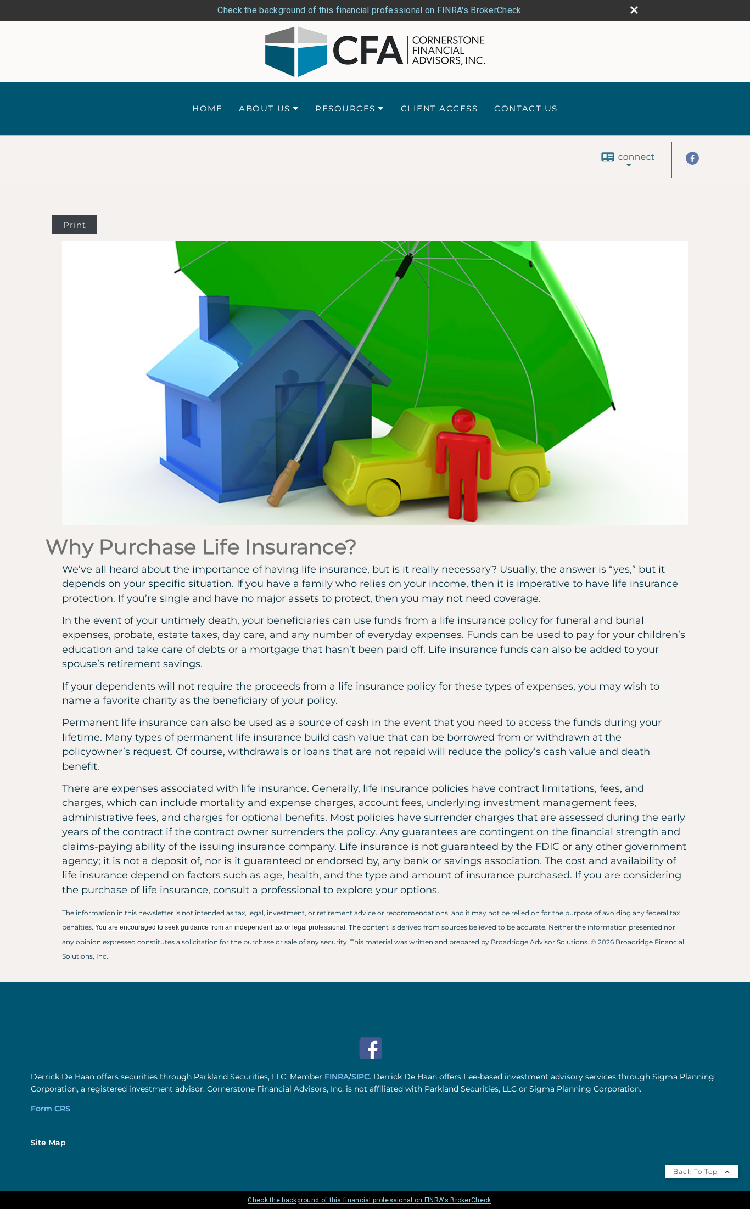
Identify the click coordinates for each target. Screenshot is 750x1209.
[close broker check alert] (634, 9)
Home (207, 108)
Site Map (48, 1143)
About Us (264, 108)
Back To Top (696, 1171)
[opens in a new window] (370, 1057)
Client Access (439, 108)
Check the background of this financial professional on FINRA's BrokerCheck (369, 10)
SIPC (360, 1077)
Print (74, 225)
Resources (345, 108)
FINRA (336, 1077)
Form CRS (50, 1108)
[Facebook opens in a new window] (692, 162)
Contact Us (525, 108)
